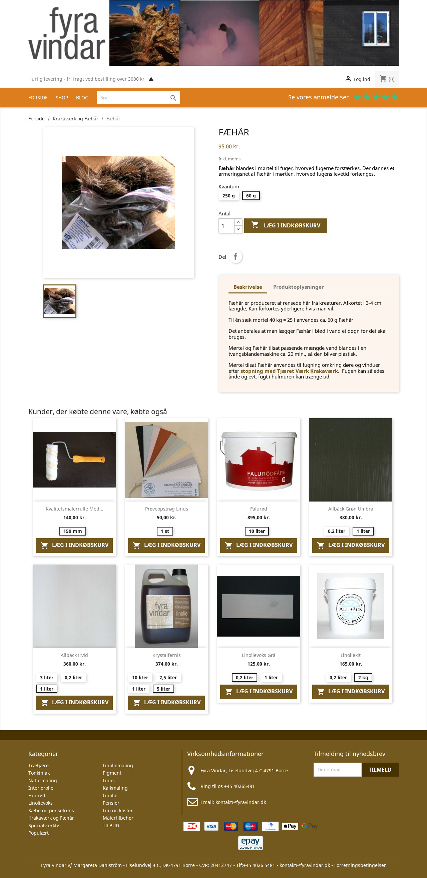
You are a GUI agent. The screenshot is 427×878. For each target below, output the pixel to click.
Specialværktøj (44, 825)
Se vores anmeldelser (319, 97)
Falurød (258, 509)
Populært (38, 833)
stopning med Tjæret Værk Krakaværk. (290, 370)
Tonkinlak (39, 773)
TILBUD (111, 825)
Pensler (111, 803)
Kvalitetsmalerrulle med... (74, 509)
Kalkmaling (115, 788)
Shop (62, 97)
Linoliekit (351, 655)
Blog (82, 97)
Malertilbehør (118, 818)
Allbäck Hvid (74, 655)
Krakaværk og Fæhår (51, 818)
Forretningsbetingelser (360, 865)
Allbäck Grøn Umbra (350, 509)
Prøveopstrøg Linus (166, 509)
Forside (38, 97)
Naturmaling (42, 780)
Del (235, 256)
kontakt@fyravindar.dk (241, 802)
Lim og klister (118, 810)
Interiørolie (40, 788)
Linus (109, 780)
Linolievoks (40, 803)
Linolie (110, 795)
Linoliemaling (118, 765)
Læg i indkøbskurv (285, 225)
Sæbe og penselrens (51, 810)
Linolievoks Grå (259, 655)
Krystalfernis (166, 655)
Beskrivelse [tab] (248, 286)
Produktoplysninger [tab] (298, 286)
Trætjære (38, 765)
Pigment (112, 773)
